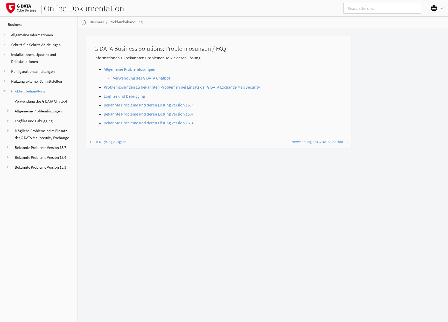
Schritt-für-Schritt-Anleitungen (36, 44)
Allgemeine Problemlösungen (38, 111)
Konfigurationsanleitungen (33, 71)
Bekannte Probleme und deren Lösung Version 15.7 (148, 105)
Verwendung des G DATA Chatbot (41, 101)
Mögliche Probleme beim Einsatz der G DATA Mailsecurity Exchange (42, 134)
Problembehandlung (28, 91)
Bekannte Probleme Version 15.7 (40, 147)
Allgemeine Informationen (32, 34)
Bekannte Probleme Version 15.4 (40, 157)
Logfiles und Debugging (34, 120)
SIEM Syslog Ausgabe (110, 141)
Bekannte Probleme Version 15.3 (40, 167)
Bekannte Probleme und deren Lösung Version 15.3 (148, 122)
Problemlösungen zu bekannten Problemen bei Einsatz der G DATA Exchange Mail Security (182, 87)
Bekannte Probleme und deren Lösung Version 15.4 (148, 114)
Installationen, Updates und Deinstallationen (33, 58)
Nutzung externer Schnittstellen (36, 81)
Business (15, 24)
